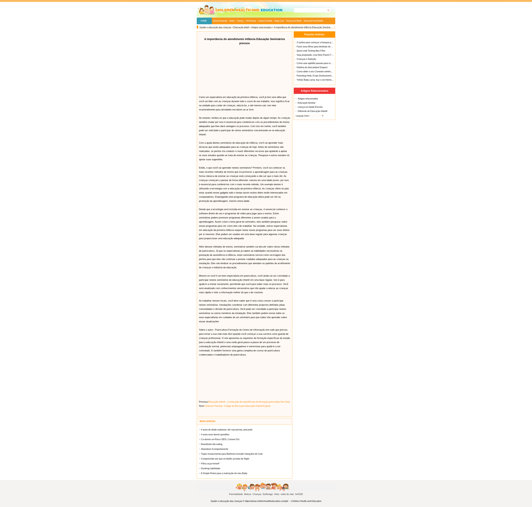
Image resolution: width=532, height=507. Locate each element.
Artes (276, 494)
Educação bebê (241, 27)
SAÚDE (299, 494)
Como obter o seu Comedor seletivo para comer (320, 71)
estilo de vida (287, 494)
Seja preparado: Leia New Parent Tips (315, 55)
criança (240, 21)
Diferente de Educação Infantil (312, 111)
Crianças (257, 494)
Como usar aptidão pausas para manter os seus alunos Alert (326, 63)
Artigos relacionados (261, 27)
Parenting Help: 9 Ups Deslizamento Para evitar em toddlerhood (328, 76)
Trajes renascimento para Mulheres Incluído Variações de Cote (232, 454)
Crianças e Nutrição (306, 59)
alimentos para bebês (313, 21)
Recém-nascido (220, 21)
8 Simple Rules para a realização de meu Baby (224, 473)
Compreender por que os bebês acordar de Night (225, 459)
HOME (204, 21)
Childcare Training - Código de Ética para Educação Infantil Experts (237, 406)
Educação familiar (306, 103)
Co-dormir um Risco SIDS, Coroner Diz (220, 439)
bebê (232, 21)
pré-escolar (251, 21)
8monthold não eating (211, 444)
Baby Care (279, 21)
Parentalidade (236, 494)
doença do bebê (293, 21)
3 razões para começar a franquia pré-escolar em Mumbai (325, 42)
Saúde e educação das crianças (215, 27)
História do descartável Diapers (312, 67)
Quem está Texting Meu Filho (311, 51)
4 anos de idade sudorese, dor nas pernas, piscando (226, 429)
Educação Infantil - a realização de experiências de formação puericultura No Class (249, 402)
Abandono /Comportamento (214, 449)
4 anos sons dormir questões (215, 434)
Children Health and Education (306, 501)
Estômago (268, 494)
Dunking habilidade (210, 468)
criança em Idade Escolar (310, 107)
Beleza (247, 494)
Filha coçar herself (210, 463)
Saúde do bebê (265, 21)
